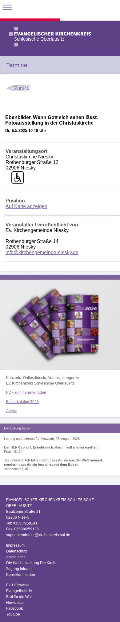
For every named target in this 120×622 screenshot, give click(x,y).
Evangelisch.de (19, 591)
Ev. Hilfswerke (18, 585)
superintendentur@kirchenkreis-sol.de (38, 535)
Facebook (14, 608)
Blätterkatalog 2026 (22, 402)
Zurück (21, 88)
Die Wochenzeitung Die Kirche (32, 563)
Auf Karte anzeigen (26, 206)
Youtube (13, 614)
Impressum (15, 545)
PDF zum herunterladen (26, 392)
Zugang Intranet (19, 569)
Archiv (11, 411)
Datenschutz (16, 551)
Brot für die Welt (19, 597)
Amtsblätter (15, 557)
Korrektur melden (20, 574)
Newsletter (15, 602)
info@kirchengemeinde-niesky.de (42, 252)
